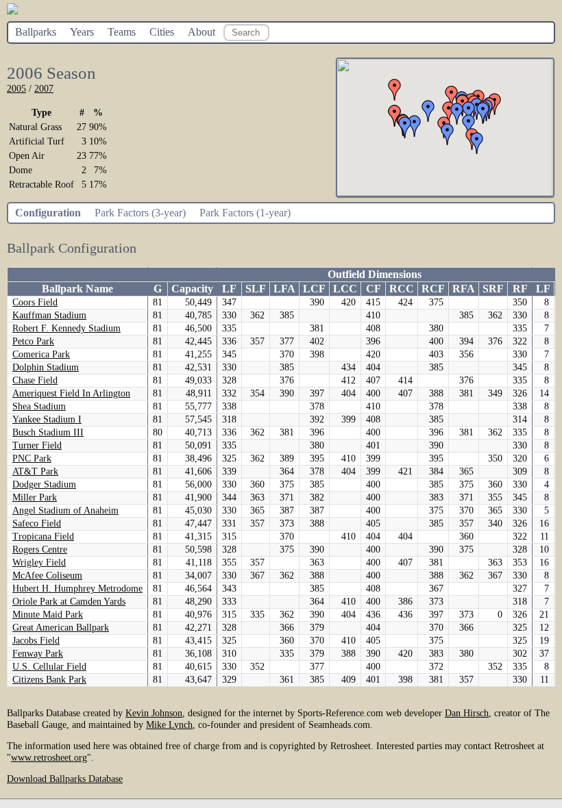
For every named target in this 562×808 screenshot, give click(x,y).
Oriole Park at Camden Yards (68, 601)
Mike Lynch (169, 724)
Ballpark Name (77, 288)
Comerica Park (41, 354)
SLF (255, 288)
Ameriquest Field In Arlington (71, 393)
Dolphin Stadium (45, 367)
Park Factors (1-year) (245, 212)
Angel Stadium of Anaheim (65, 510)
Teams (122, 32)
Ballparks (35, 32)
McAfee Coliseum (47, 575)
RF (520, 288)
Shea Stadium (39, 406)
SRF (493, 288)
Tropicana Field (43, 536)
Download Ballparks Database (65, 778)
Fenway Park (37, 653)
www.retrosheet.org (49, 757)
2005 (16, 88)
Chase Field (35, 380)
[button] (477, 143)
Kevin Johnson (153, 712)
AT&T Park (35, 471)
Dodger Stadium (44, 484)
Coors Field (35, 302)
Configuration (48, 212)
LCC (345, 288)
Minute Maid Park (47, 614)
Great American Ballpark (60, 627)
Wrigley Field (39, 562)
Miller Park (34, 497)
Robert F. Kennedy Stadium (66, 328)
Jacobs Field (36, 640)
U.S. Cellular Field (49, 666)
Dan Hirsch (467, 712)
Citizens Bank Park (49, 679)
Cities (161, 32)
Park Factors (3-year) (140, 212)
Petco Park (33, 341)
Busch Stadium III (48, 432)
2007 (43, 88)
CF (373, 288)
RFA (463, 288)
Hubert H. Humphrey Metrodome (77, 588)
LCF (314, 288)
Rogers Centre (39, 549)
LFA (284, 288)
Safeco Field (36, 523)
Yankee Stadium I (47, 419)
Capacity (192, 288)
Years (82, 32)
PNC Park (31, 458)
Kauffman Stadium (49, 315)
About (201, 32)
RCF (433, 288)
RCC (401, 288)
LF (229, 288)
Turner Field (37, 445)
